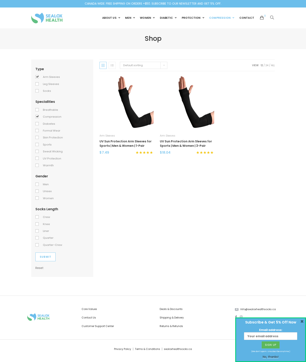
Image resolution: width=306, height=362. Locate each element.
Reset (39, 268)
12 (262, 65)
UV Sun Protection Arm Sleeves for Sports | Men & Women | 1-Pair (126, 143)
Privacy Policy (122, 349)
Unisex (47, 191)
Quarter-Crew (52, 245)
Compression (52, 117)
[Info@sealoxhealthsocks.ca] (236, 309)
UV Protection (52, 158)
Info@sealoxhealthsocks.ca (258, 309)
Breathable (50, 110)
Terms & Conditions (147, 349)
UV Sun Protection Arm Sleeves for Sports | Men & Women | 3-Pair (186, 143)
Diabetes (49, 124)
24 (267, 65)
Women (48, 198)
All (273, 65)
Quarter (48, 238)
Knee (46, 224)
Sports (47, 145)
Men (46, 184)
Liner (46, 231)
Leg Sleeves (51, 84)
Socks (47, 91)
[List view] (112, 65)
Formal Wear (51, 131)
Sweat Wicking (53, 151)
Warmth (48, 165)
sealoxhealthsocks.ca (178, 349)
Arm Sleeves (107, 135)
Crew (46, 217)
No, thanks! (271, 357)
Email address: (270, 330)
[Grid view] (103, 65)
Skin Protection (53, 137)
